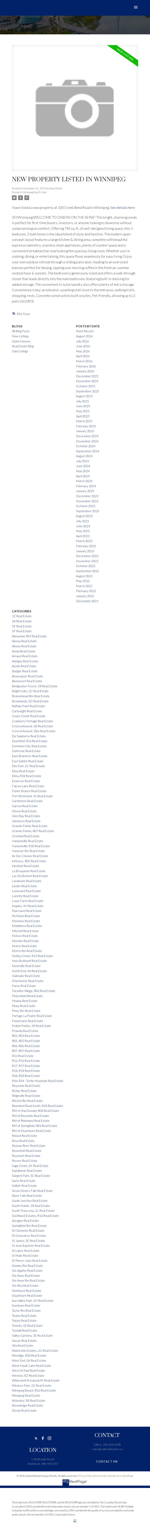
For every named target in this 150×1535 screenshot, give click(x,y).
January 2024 (85, 491)
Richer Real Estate (24, 1090)
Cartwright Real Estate (27, 711)
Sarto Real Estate (23, 1180)
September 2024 (87, 451)
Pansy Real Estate (24, 985)
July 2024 (82, 461)
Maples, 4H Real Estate (27, 906)
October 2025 (85, 386)
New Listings (20, 336)
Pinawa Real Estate (25, 1001)
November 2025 (87, 381)
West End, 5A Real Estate (29, 1360)
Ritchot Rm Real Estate (27, 1100)
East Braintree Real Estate (29, 756)
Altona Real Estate (24, 646)
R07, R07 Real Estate (26, 1050)
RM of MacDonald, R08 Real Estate (35, 1110)
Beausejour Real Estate (27, 676)
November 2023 (87, 501)
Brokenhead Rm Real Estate (31, 696)
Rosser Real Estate (24, 1160)
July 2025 (82, 401)
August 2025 (84, 396)
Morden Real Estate (25, 941)
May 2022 (83, 581)
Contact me (107, 1461)
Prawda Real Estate (25, 1031)
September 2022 (87, 571)
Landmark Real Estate (26, 881)
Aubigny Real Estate (25, 661)
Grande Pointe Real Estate (29, 826)
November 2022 (87, 561)
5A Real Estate (22, 621)
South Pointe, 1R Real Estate (31, 1205)
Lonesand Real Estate (26, 891)
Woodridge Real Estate (27, 1405)
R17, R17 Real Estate (26, 1066)
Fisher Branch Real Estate (29, 791)
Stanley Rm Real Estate (27, 1265)
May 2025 (83, 411)
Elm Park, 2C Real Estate (28, 766)
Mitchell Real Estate (25, 931)
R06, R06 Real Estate (26, 1046)
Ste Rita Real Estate (25, 1285)
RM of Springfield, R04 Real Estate (34, 1125)
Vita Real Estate (22, 1345)
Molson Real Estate (25, 936)
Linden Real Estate (24, 886)
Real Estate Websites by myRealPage (114, 1475)
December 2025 (87, 376)
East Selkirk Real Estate (28, 761)
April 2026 (83, 356)
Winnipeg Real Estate (34, 192)
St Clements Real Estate (28, 1230)
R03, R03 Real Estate (26, 1035)
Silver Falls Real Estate (27, 1195)
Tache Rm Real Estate (26, 1310)
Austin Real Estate (24, 666)
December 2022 (87, 556)
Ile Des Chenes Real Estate (30, 856)
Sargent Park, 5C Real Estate (31, 1175)
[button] (36, 1438)
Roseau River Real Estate (29, 1145)
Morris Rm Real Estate (27, 951)
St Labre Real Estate (25, 1250)
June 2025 (83, 406)
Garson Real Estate (25, 806)
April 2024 (83, 476)
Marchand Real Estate (27, 911)
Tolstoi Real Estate (24, 1320)
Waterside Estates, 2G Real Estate (35, 1350)
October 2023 (85, 506)
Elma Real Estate (23, 771)
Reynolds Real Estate (26, 1085)
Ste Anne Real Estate (26, 1275)
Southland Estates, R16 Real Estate (35, 1215)
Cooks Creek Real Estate (29, 716)
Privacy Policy (86, 1475)
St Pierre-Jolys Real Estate (30, 1260)
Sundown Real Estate (26, 1305)
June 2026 (83, 346)
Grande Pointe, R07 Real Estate (33, 831)
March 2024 (84, 481)
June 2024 (83, 466)
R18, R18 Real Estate (26, 1070)
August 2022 (84, 576)
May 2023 (83, 531)
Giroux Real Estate (24, 811)
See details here (122, 207)
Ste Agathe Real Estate (27, 1270)
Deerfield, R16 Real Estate (29, 741)
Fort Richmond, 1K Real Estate (32, 796)
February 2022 (86, 591)
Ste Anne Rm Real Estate (28, 1280)
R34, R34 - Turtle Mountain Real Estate (37, 1081)
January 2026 (85, 371)
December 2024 (87, 436)
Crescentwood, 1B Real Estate (32, 726)
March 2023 (84, 541)
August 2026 (84, 336)
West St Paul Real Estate (28, 1370)
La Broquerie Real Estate (29, 871)
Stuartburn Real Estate (27, 1295)
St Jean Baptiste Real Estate (31, 1245)
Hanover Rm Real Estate (28, 851)
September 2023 (87, 511)
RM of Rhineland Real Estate (31, 1120)
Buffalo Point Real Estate (28, 706)
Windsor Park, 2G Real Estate (31, 1385)
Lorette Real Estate (25, 896)
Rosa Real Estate (23, 1140)
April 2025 (83, 416)
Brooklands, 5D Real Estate (30, 701)
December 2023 (87, 496)
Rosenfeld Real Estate (26, 1150)
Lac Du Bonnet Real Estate (30, 876)
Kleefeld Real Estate (25, 866)
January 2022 (85, 596)
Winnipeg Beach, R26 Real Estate (34, 1390)
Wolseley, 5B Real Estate (28, 1400)
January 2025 (85, 431)
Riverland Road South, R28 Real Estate (37, 1106)
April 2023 (83, 536)
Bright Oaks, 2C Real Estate (30, 691)
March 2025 (84, 421)
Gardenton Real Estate (27, 801)
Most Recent (85, 331)
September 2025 (87, 391)
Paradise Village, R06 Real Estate (33, 991)
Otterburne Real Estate (28, 981)
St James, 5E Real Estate (28, 1240)
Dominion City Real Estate (29, 746)
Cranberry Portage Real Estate (32, 721)
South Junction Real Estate (30, 1200)
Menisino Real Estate (26, 921)
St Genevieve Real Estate (29, 1235)
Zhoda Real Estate (24, 1410)
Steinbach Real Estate (26, 1290)
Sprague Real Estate (25, 1220)
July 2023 (82, 521)
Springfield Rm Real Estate (29, 1225)
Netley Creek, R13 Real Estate (32, 956)
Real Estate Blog (23, 346)
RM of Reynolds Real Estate (30, 1115)
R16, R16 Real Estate (26, 1060)
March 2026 (84, 361)
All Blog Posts (21, 331)
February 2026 (86, 366)
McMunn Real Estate (26, 916)
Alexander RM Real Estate (29, 636)
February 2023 (86, 546)
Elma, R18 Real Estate (26, 776)
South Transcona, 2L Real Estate (33, 1210)
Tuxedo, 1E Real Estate (27, 1325)
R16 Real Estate (22, 1056)
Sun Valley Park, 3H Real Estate (33, 1300)
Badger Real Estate (25, 671)
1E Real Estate (22, 616)
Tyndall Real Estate (24, 1330)
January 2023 (85, 551)
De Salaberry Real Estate (29, 736)
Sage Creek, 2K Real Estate (30, 1165)
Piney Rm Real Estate (26, 1010)
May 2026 (83, 351)
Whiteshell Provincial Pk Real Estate (36, 1380)
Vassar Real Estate (24, 1340)
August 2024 (84, 456)
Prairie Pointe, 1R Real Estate (31, 1025)
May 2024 (83, 471)
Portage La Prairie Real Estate (32, 1016)
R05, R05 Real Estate (26, 1041)
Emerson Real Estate (26, 781)
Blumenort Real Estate (27, 681)
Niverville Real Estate (26, 966)
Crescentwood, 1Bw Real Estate (33, 731)
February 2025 (86, 426)
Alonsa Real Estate (24, 641)
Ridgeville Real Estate (26, 1095)
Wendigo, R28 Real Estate (29, 1355)
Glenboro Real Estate (26, 821)
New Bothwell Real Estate (29, 960)
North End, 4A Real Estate (29, 971)
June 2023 (83, 526)
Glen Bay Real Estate (26, 816)
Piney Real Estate (23, 1006)
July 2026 (82, 341)
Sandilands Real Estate (27, 1170)
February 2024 (86, 486)
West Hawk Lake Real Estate (31, 1365)
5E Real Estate (22, 626)
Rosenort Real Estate (26, 1155)
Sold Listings (20, 351)
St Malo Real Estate (25, 1255)
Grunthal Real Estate (25, 836)
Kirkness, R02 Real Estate (29, 861)
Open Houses (21, 341)
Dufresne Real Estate (26, 751)
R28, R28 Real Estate (26, 1075)
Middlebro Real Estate (27, 926)
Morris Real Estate (24, 946)
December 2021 (87, 601)
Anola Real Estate (23, 651)
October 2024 (85, 446)
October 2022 (85, 566)
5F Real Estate (22, 631)
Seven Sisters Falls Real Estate (32, 1190)
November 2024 (87, 441)
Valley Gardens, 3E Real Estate (32, 1335)
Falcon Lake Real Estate (28, 786)
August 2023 (84, 516)
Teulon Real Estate (24, 1315)
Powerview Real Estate (27, 1021)
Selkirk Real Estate (24, 1185)
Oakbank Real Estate (26, 976)
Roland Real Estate (24, 1135)
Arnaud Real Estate (25, 656)
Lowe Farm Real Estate (27, 901)
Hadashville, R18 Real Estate (31, 846)
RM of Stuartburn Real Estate (31, 1131)
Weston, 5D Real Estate (28, 1375)
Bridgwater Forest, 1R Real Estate (34, 686)
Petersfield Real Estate (27, 996)
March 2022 (84, 586)
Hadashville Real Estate (27, 841)
